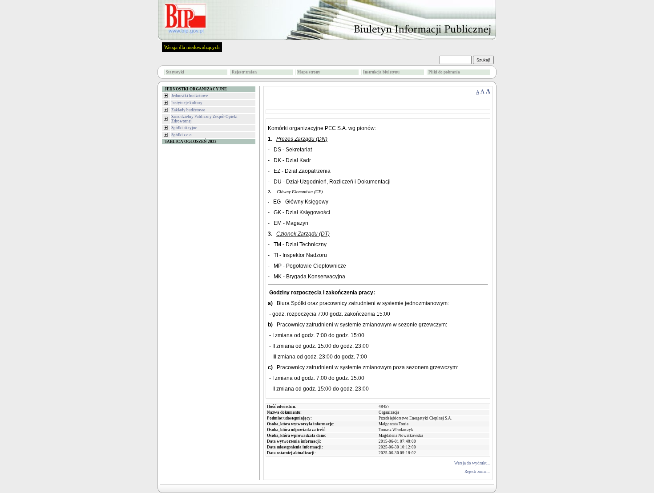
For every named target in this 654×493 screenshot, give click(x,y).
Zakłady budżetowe (188, 110)
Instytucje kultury (186, 103)
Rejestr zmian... (477, 471)
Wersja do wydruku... (472, 463)
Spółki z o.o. (182, 135)
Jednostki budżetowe (189, 96)
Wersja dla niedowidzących (192, 47)
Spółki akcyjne (184, 128)
